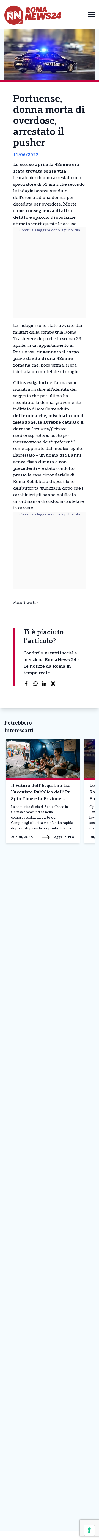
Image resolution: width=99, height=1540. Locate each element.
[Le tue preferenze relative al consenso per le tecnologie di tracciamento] (89, 1530)
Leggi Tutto (63, 837)
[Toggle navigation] (91, 14)
